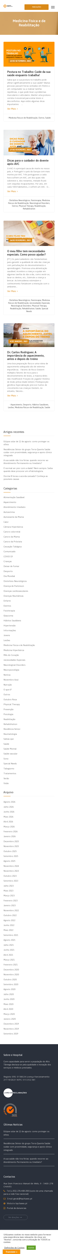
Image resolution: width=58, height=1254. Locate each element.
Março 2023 (9, 895)
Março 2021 (9, 960)
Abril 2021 (8, 955)
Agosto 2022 (9, 920)
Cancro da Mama (12, 537)
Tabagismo (9, 768)
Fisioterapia (36, 200)
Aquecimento (16, 405)
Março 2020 (9, 1014)
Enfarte (7, 601)
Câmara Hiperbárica (13, 527)
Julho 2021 (9, 945)
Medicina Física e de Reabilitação (23, 118)
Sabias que (9, 739)
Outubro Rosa (10, 699)
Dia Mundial (9, 576)
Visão (6, 783)
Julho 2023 (9, 886)
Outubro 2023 (10, 876)
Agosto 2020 (9, 989)
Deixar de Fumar (11, 566)
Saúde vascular (10, 753)
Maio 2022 (8, 930)
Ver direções (13, 1217)
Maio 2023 (8, 890)
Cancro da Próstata (13, 541)
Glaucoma (8, 615)
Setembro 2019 (11, 1033)
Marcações (36, 7)
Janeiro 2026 (10, 836)
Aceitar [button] (31, 1248)
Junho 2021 (9, 950)
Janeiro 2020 (10, 1019)
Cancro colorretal (12, 532)
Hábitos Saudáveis (40, 405)
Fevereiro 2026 (11, 831)
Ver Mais (11, 108)
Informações (10, 630)
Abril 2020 (8, 1009)
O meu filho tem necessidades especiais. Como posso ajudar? (26, 253)
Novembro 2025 (11, 846)
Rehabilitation (29, 209)
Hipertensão (10, 625)
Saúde (48, 118)
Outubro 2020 (10, 979)
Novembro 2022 (11, 910)
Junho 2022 (9, 925)
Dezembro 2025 (11, 841)
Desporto (27, 405)
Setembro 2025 (11, 856)
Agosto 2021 (9, 940)
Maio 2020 (8, 1004)
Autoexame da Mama (14, 517)
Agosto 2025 (9, 861)
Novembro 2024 (11, 866)
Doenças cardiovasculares (16, 591)
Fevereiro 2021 (11, 964)
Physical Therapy (26, 206)
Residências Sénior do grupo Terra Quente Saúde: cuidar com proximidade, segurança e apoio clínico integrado (28, 452)
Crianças (8, 561)
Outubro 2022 (10, 915)
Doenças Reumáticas (14, 596)
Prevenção (9, 709)
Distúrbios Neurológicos (19, 200)
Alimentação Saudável (14, 497)
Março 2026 (9, 826)
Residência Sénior (12, 729)
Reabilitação (40, 206)
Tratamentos (10, 773)
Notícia (7, 675)
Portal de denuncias (16, 1208)
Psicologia (8, 714)
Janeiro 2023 (10, 905)
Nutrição (8, 685)
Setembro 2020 (11, 984)
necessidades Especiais (40, 303)
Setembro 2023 (11, 881)
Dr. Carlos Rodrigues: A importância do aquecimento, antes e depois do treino (25, 355)
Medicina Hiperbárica (14, 650)
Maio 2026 (8, 817)
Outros (41, 118)
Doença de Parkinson (14, 586)
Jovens (7, 635)
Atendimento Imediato (14, 507)
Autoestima (9, 512)
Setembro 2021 (11, 935)
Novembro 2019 (11, 1029)
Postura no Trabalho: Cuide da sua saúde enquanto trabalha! (29, 73)
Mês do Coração (11, 655)
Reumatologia (10, 734)
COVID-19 (8, 556)
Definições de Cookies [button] (14, 1247)
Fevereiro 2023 (11, 900)
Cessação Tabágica (13, 546)
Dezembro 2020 (11, 969)
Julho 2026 (9, 807)
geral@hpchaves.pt (22, 1198)
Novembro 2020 (11, 974)
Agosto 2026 (9, 802)
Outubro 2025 (10, 851)
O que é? (8, 689)
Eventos (7, 606)
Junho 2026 (9, 812)
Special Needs (10, 763)
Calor (6, 522)
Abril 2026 (8, 821)
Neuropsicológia (11, 670)
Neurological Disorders (40, 203)
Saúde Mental (10, 749)
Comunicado (9, 551)
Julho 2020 (9, 994)
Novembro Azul (11, 680)
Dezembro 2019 (11, 1024)
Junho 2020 (9, 999)
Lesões (11, 407)
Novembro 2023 (11, 871)
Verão (6, 778)
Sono (6, 758)
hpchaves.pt (21, 1203)
